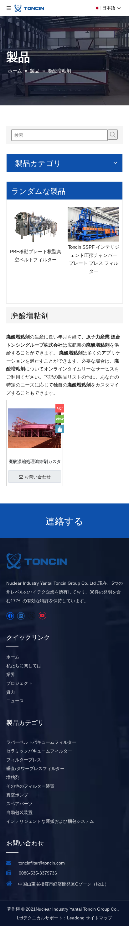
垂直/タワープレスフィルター (35, 768)
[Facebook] (10, 616)
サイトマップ (99, 917)
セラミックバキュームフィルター (39, 750)
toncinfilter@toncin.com (41, 862)
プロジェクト (19, 683)
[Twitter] (31, 616)
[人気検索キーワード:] (113, 135)
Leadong (76, 917)
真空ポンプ (17, 794)
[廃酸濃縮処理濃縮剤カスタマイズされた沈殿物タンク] (34, 428)
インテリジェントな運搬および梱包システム (50, 821)
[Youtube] (42, 616)
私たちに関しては (23, 665)
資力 (10, 691)
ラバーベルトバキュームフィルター (41, 742)
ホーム (12, 656)
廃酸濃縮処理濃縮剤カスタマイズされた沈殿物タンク (34, 461)
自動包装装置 (19, 812)
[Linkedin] (21, 616)
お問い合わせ (37, 476)
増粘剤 (12, 777)
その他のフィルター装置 (30, 786)
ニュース (15, 700)
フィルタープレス (23, 759)
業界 (10, 674)
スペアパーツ (19, 803)
